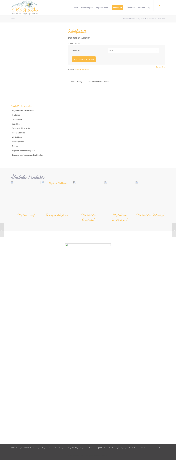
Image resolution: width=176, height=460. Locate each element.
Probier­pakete (18, 141)
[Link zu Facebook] (163, 447)
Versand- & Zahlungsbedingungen (116, 448)
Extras (15, 146)
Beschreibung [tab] (76, 81)
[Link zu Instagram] (159, 447)
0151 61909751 (128, 267)
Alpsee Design (59, 448)
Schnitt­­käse (17, 119)
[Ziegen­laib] (2, 230)
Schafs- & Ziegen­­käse (21, 128)
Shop (13, 18)
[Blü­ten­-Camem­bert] (174, 230)
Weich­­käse (17, 123)
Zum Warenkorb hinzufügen (84, 59)
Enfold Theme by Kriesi (137, 448)
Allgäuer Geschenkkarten (22, 110)
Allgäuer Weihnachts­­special (23, 150)
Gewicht (76, 51)
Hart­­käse (16, 114)
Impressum (84, 448)
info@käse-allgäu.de (130, 263)
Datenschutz (93, 448)
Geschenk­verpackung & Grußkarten (27, 155)
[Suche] (149, 7)
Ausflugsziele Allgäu (72, 448)
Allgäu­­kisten (17, 137)
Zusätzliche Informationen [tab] (97, 81)
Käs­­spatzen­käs (18, 132)
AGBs (101, 448)
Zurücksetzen (160, 67)
